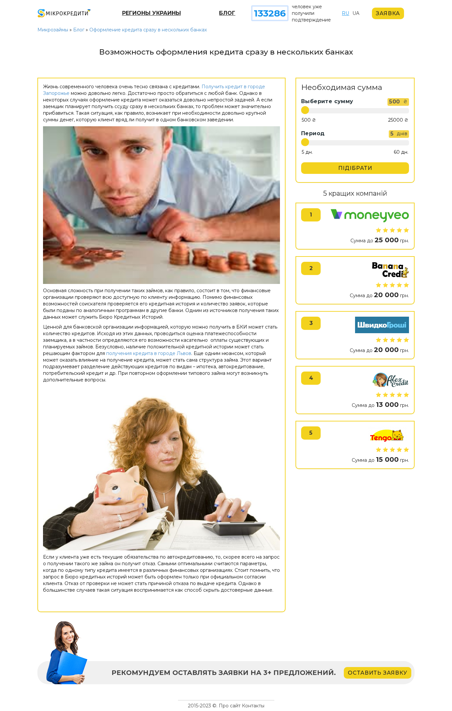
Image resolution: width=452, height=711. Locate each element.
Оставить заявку (377, 673)
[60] (401, 152)
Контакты (253, 706)
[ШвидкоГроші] (382, 325)
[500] (309, 120)
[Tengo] (386, 434)
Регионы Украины (151, 13)
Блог (227, 13)
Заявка (388, 13)
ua (355, 13)
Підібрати (355, 168)
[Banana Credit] (390, 270)
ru (345, 13)
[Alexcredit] (390, 380)
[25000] (398, 120)
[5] (307, 152)
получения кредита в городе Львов (148, 353)
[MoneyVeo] (370, 215)
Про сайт (230, 706)
